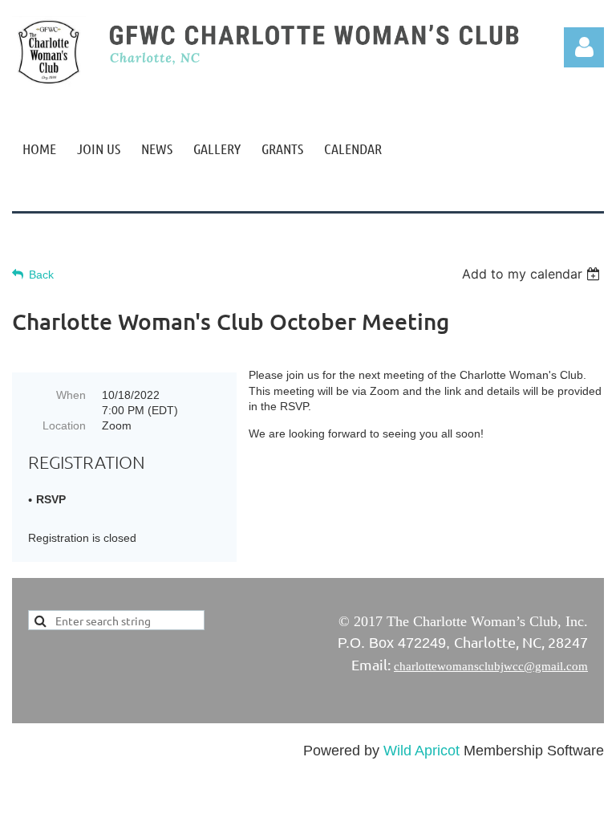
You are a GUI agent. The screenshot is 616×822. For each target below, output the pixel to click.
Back (41, 274)
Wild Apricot (421, 751)
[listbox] (533, 273)
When (71, 395)
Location (64, 425)
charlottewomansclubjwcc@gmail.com (491, 666)
